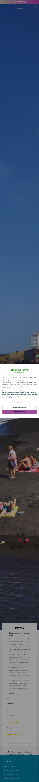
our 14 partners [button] (21, 377)
